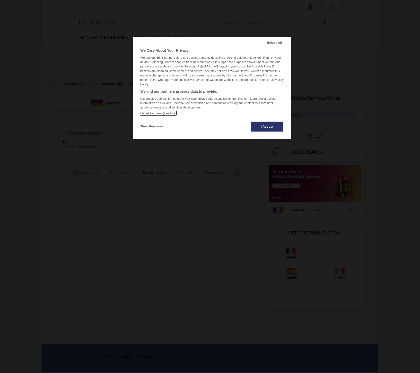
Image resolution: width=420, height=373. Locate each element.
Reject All (274, 42)
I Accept (267, 126)
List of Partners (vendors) (158, 113)
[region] (212, 88)
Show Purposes (152, 126)
